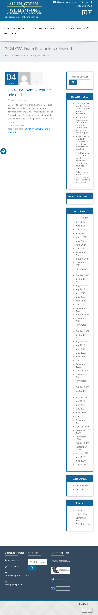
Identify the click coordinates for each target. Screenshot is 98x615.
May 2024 (81, 241)
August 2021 (82, 397)
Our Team (37, 28)
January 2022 (82, 370)
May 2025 (81, 229)
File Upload (68, 28)
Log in (79, 510)
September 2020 (81, 448)
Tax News (80, 489)
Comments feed (81, 519)
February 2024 (80, 253)
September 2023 (81, 280)
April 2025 (81, 233)
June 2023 (81, 293)
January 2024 (82, 258)
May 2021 (81, 408)
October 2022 (82, 331)
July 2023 (80, 289)
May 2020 (81, 464)
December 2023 (81, 263)
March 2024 (82, 248)
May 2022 (81, 353)
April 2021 (81, 412)
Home (7, 28)
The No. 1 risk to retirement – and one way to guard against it (83, 108)
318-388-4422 (84, 5)
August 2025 (82, 218)
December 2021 (81, 375)
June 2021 (81, 405)
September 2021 (81, 392)
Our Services (19, 28)
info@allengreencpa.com (17, 575)
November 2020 (81, 438)
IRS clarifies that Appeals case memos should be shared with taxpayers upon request (82, 125)
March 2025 (82, 237)
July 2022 (80, 345)
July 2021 (80, 401)
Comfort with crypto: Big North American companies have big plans (82, 161)
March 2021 (82, 416)
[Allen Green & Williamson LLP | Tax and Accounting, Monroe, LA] (24, 7)
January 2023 (82, 314)
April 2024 (81, 245)
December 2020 (81, 431)
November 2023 (81, 270)
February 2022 (80, 365)
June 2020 (81, 461)
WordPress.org (83, 524)
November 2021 (81, 382)
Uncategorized (24, 100)
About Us (82, 28)
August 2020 (82, 453)
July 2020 (80, 457)
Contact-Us (10, 33)
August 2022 (82, 341)
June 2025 (81, 225)
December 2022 (81, 319)
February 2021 (80, 421)
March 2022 (82, 360)
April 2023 (81, 300)
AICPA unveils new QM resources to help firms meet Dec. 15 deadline (82, 142)
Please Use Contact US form (72, 2)
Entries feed (82, 514)
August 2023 (82, 285)
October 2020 (82, 443)
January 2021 (82, 426)
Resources (50, 28)
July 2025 (80, 222)
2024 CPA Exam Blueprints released (30, 92)
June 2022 (81, 349)
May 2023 (81, 297)
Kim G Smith (83, 604)
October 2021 (82, 387)
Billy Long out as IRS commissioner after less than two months (83, 177)
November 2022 (81, 326)
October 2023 (82, 275)
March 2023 (82, 304)
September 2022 (81, 336)
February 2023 (80, 309)
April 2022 (81, 356)
